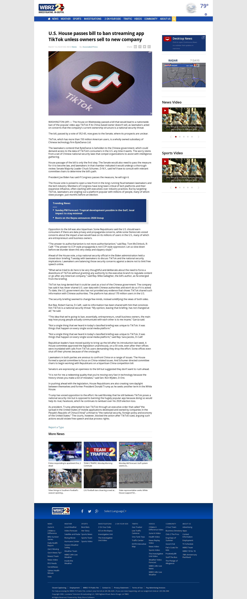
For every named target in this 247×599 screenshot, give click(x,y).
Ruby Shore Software (86, 597)
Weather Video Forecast (155, 561)
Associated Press (90, 47)
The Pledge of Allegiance (172, 562)
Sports (77, 18)
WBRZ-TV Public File (91, 588)
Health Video (154, 536)
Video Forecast (70, 530)
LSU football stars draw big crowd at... (99, 490)
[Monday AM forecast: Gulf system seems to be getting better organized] (135, 451)
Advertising (187, 527)
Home (49, 18)
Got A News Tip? (54, 552)
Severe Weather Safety (71, 546)
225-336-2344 (164, 591)
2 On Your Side (113, 18)
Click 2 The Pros (172, 534)
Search (174, 18)
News (55, 18)
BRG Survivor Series (53, 538)
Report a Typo (56, 427)
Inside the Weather (68, 562)
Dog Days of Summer (171, 539)
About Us (165, 18)
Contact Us (106, 588)
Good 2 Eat (170, 544)
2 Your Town (171, 527)
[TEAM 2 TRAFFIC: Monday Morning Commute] (100, 451)
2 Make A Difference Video (156, 528)
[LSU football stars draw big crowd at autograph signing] (100, 478)
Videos (138, 18)
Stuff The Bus (171, 557)
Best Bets (85, 527)
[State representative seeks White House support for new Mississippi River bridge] (135, 478)
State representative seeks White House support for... (133, 491)
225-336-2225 (109, 591)
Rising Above (69, 537)
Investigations (92, 18)
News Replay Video (154, 541)
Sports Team (86, 537)
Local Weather (70, 527)
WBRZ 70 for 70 (189, 551)
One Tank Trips (138, 536)
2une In (51, 527)
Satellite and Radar (72, 534)
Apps (185, 530)
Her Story (85, 530)
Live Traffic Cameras (136, 531)
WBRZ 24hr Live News (155, 567)
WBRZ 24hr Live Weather (71, 555)
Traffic (128, 18)
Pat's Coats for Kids (172, 548)
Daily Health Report (53, 544)
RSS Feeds (52, 563)
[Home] (55, 8)
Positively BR (171, 553)
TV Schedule (188, 544)
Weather (65, 18)
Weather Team (70, 551)
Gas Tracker (137, 527)
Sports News (86, 534)
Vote (50, 576)
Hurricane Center (71, 541)
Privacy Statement (121, 588)
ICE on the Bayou (105, 530)
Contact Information (188, 535)
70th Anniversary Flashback (190, 555)
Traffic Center (138, 540)
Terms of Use (137, 588)
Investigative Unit (105, 534)
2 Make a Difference (52, 531)
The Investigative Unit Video (105, 539)
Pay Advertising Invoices (155, 588)
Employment (188, 540)
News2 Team (53, 556)
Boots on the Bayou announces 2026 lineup (79, 218)
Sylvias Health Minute (53, 571)
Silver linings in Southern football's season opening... (63, 491)
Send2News (53, 567)
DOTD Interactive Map (139, 545)
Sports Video (86, 541)
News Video (53, 559)
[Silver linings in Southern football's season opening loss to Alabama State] (65, 478)
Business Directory (174, 530)
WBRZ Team (188, 547)
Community (150, 18)
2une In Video (155, 533)
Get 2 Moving (53, 549)
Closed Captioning (59, 588)
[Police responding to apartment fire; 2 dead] (65, 451)
